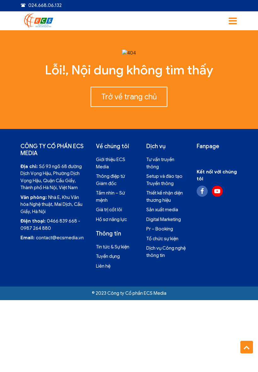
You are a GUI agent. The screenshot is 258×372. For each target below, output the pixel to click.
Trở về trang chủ (129, 97)
